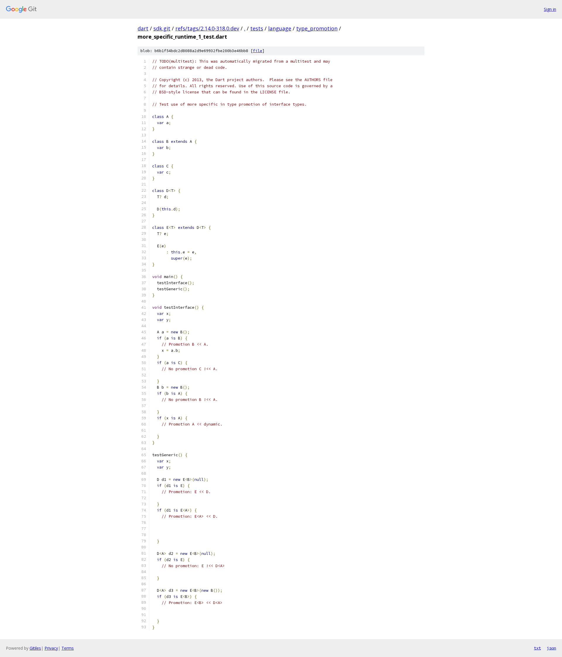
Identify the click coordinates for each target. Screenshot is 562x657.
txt (537, 648)
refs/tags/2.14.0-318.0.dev (207, 28)
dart (143, 28)
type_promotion (316, 28)
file (257, 50)
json (551, 648)
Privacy (51, 648)
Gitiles (35, 648)
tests (256, 28)
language (279, 28)
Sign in (550, 9)
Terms (67, 648)
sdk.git (161, 28)
